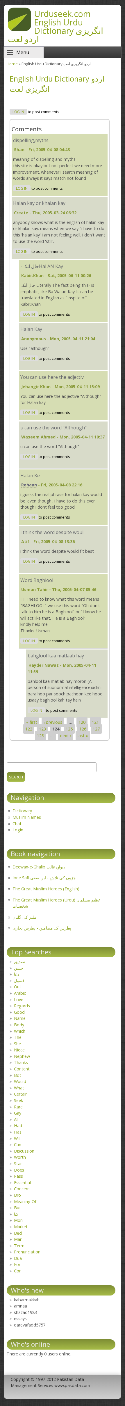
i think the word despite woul (51, 532)
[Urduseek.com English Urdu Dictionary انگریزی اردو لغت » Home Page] (19, 29)
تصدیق (19, 961)
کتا (16, 1214)
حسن (18, 968)
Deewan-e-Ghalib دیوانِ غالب (38, 867)
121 (95, 722)
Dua (18, 1258)
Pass (18, 1176)
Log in (18, 111)
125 (69, 729)
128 (40, 735)
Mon (18, 1220)
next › (65, 735)
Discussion (24, 1151)
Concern (22, 1188)
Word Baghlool (36, 580)
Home (12, 63)
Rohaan (29, 485)
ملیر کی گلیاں (24, 917)
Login (17, 829)
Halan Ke (30, 475)
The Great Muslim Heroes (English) (45, 889)
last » (83, 735)
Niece (19, 1050)
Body (19, 1024)
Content (22, 1069)
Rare (18, 1107)
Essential (22, 1182)
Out (17, 986)
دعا (16, 974)
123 (42, 729)
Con (18, 1271)
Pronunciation (27, 1252)
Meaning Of (25, 1201)
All (16, 1119)
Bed (18, 1233)
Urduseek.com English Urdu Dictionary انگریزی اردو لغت (55, 26)
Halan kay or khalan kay (39, 203)
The (18, 1037)
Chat (17, 823)
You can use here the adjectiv (52, 377)
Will (17, 1138)
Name (20, 1018)
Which (19, 1031)
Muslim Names (26, 817)
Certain (21, 1094)
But (17, 1207)
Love (18, 999)
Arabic (20, 993)
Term (19, 1245)
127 (96, 729)
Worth (20, 1157)
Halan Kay (31, 329)
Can (17, 1144)
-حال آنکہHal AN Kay (41, 266)
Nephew (22, 1056)
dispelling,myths (31, 140)
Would (20, 1081)
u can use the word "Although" (53, 427)
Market (21, 1226)
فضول (19, 980)
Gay (17, 1113)
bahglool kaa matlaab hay (56, 655)
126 (82, 729)
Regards (22, 1005)
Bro (17, 1195)
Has (18, 1132)
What (19, 1088)
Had (18, 1125)
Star (18, 1163)
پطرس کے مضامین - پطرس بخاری (41, 928)
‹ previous (53, 722)
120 (81, 722)
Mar (18, 1239)
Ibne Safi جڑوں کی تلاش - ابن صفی (44, 877)
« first (31, 722)
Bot (17, 1075)
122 (28, 729)
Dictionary (22, 810)
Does (19, 1170)
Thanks (21, 1062)
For (17, 1264)
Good (19, 1012)
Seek (18, 1100)
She (17, 1043)
